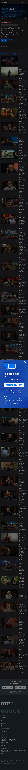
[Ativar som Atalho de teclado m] (5, 768)
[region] (14, 385)
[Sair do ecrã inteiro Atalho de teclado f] (25, 768)
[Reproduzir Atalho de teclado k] (2, 768)
